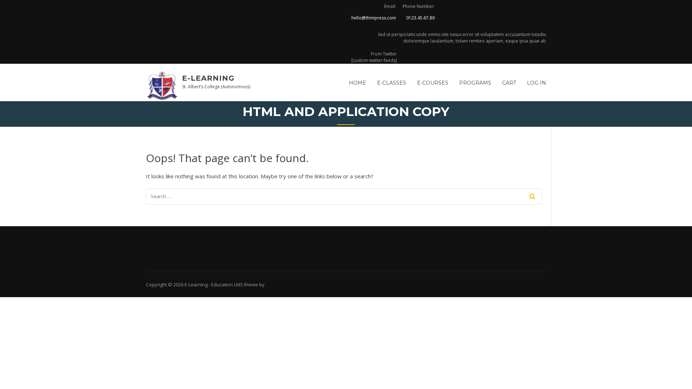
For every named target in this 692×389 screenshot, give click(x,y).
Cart (509, 83)
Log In (536, 83)
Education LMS (227, 284)
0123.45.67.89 (420, 18)
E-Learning (208, 78)
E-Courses (432, 83)
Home (357, 83)
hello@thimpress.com (373, 18)
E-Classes (391, 83)
